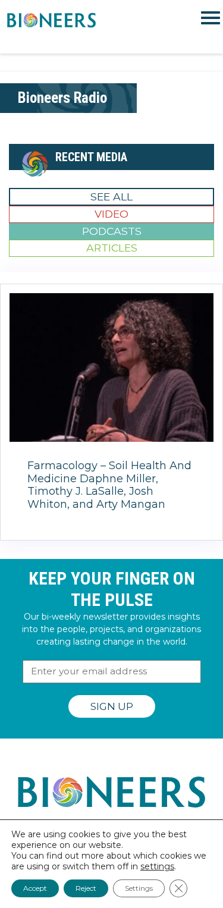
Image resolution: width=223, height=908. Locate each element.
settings (157, 866)
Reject (86, 888)
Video (111, 214)
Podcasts (112, 231)
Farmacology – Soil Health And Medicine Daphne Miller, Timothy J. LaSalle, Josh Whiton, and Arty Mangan (109, 485)
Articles (111, 247)
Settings (139, 888)
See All (111, 196)
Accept (35, 888)
